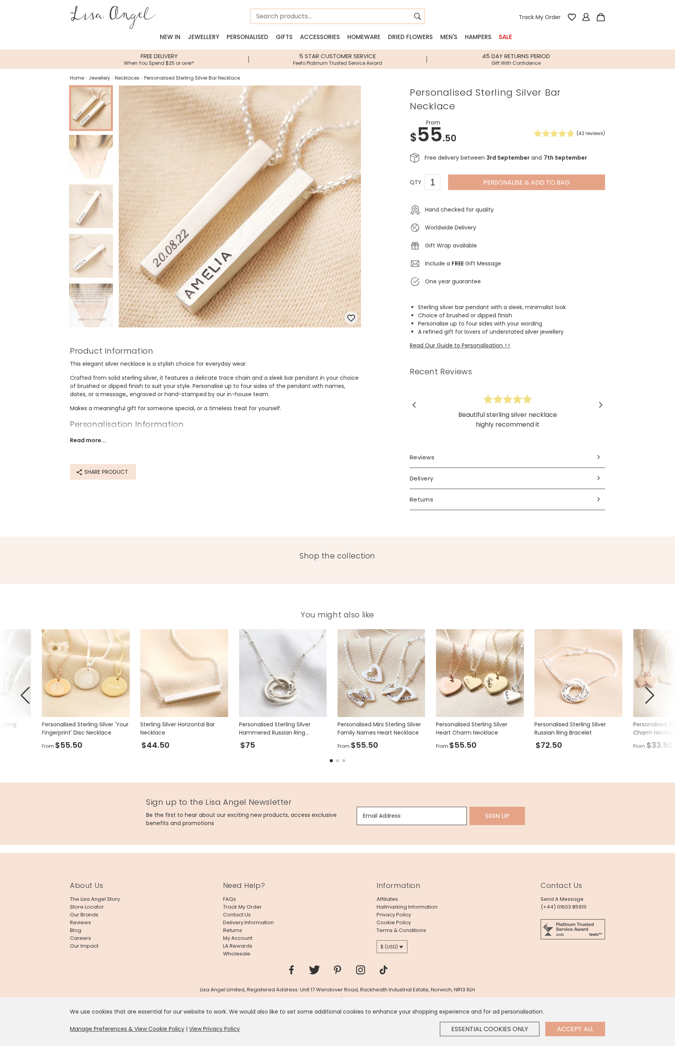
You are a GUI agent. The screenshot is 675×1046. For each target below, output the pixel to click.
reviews (80, 922)
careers (80, 938)
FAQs (229, 899)
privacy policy (394, 914)
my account (237, 938)
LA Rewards (237, 946)
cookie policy (394, 922)
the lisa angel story (95, 899)
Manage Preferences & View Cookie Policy (127, 1029)
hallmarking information (407, 907)
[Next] (600, 405)
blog (75, 930)
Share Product (105, 472)
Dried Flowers (410, 37)
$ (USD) (389, 946)
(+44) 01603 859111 (563, 907)
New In (170, 37)
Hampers (478, 37)
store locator (87, 907)
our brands (84, 914)
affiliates (387, 899)
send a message (562, 899)
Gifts (284, 37)
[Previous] (415, 405)
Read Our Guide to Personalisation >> (460, 345)
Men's (448, 37)
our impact (84, 946)
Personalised (247, 37)
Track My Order (540, 17)
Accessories (320, 37)
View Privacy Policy (214, 1029)
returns (232, 930)
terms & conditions (401, 930)
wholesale (236, 953)
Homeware (363, 37)
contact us (237, 914)
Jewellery (203, 37)
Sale (505, 37)
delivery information (248, 922)
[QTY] (436, 183)
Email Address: (382, 816)
